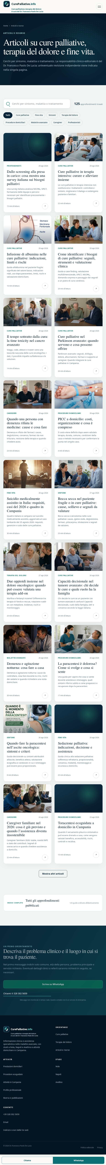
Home (5, 26)
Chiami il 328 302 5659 (15, 993)
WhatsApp (79, 1160)
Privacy (100, 1147)
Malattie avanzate (39, 122)
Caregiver (57, 122)
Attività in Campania (12, 1082)
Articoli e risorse (63, 1050)
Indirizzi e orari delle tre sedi (15, 1130)
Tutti (8, 115)
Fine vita (39, 115)
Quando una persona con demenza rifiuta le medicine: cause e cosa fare (27, 422)
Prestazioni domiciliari (12, 1066)
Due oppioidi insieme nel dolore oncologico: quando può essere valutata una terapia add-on (26, 587)
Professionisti (74, 122)
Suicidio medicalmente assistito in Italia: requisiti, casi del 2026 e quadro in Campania (26, 504)
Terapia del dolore (70, 115)
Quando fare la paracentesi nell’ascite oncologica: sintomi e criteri (26, 747)
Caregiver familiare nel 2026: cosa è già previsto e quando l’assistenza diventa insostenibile (27, 828)
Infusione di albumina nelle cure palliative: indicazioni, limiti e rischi (27, 258)
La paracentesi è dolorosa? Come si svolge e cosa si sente (77, 667)
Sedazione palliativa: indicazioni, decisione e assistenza (75, 747)
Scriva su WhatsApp (53, 984)
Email (5, 1122)
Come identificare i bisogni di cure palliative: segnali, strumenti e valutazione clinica (77, 260)
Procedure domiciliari (15, 122)
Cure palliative (22, 115)
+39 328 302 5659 (11, 1114)
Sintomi (52, 115)
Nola (58, 1066)
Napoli (58, 1074)
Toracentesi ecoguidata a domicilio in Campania (76, 824)
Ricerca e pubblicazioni (13, 1098)
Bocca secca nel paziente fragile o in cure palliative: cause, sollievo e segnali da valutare (77, 504)
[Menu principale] (99, 6)
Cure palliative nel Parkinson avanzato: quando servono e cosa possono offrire (78, 342)
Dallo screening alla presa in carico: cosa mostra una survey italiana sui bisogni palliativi (26, 177)
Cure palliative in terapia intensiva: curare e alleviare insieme (78, 175)
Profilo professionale (12, 1090)
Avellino (59, 1082)
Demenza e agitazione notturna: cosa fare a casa (25, 665)
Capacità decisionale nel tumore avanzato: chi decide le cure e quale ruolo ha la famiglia (78, 587)
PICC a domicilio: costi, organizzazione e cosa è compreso (75, 422)
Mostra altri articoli (53, 873)
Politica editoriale (87, 1147)
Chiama (27, 1160)
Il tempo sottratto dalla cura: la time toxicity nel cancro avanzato (27, 340)
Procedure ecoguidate (13, 1074)
